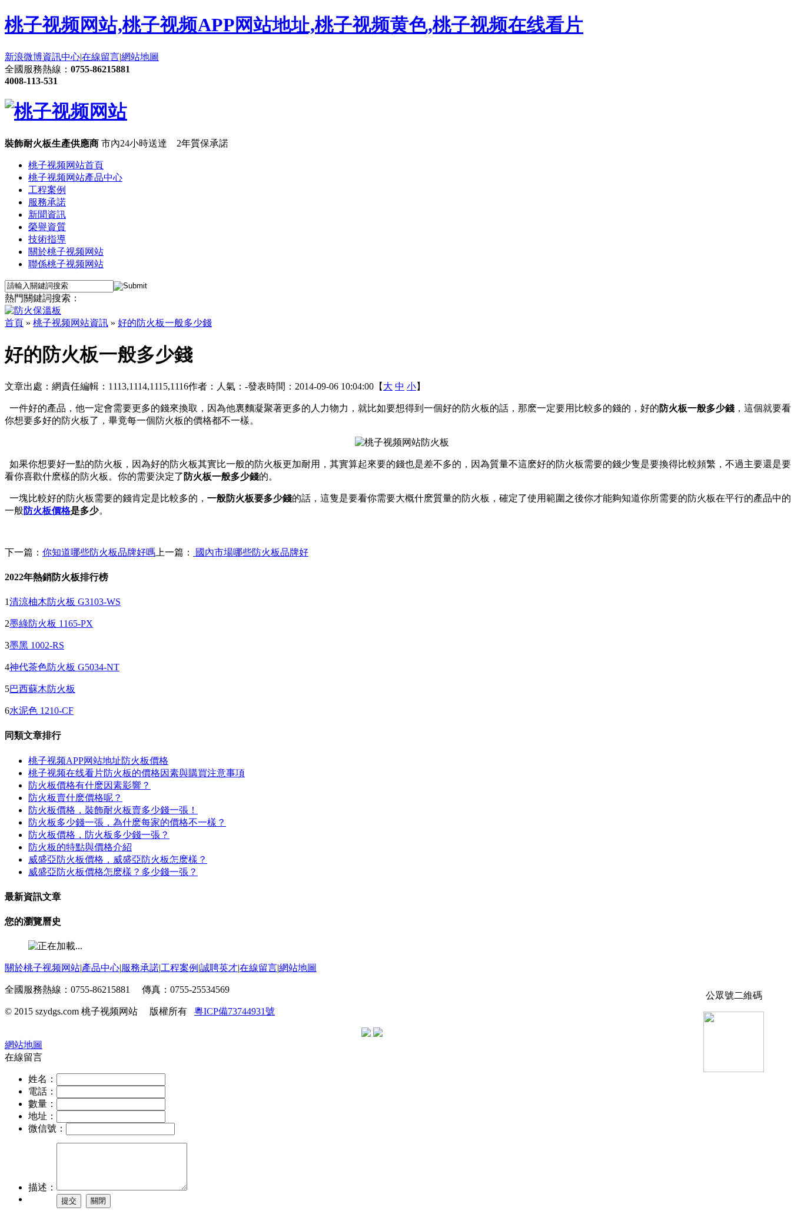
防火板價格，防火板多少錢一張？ (99, 835)
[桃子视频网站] (66, 111)
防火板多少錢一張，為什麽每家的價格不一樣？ (127, 822)
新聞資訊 (47, 214)
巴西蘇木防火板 (42, 689)
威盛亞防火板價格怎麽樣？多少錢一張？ (113, 872)
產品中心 (100, 968)
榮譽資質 (47, 227)
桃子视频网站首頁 (66, 165)
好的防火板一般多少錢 (165, 323)
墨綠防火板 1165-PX (51, 623)
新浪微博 (23, 57)
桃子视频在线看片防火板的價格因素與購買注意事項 (136, 773)
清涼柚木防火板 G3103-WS (65, 602)
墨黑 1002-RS (36, 645)
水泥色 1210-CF (41, 711)
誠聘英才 (219, 968)
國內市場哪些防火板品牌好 (250, 552)
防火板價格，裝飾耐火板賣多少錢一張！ (113, 810)
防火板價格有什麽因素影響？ (89, 785)
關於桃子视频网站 (66, 252)
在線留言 (100, 57)
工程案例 (47, 190)
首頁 (14, 323)
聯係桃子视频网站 (66, 264)
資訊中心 (61, 57)
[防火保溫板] (33, 310)
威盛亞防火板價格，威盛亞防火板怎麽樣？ (117, 859)
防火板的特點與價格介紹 (80, 847)
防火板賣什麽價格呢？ (75, 798)
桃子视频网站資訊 (70, 323)
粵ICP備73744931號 (234, 1011)
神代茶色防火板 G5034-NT (64, 667)
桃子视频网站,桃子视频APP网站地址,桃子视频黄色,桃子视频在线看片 (294, 24)
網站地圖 (140, 57)
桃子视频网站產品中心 (75, 177)
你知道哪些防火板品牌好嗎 (98, 552)
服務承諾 (47, 202)
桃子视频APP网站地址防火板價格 (98, 761)
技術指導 (47, 239)
